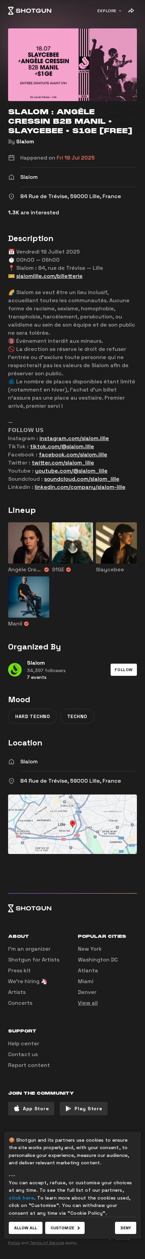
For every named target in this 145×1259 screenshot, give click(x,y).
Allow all (25, 1228)
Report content (29, 1065)
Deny (125, 1228)
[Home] (29, 11)
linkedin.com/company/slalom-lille (80, 487)
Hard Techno (32, 716)
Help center (23, 1043)
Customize (62, 1228)
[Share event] (131, 11)
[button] (124, 670)
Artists (17, 992)
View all (88, 1002)
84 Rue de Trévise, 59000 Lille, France (70, 780)
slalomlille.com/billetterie (49, 276)
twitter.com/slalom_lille (63, 462)
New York (90, 948)
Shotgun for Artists (33, 959)
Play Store (88, 1109)
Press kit (19, 970)
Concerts (20, 1002)
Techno (77, 716)
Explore (107, 11)
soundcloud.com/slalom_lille (81, 478)
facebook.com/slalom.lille (73, 454)
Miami (85, 981)
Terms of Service (47, 1242)
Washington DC (98, 959)
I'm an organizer (29, 948)
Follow (124, 669)
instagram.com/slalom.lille (74, 438)
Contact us (23, 1054)
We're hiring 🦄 (28, 981)
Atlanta (88, 970)
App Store (36, 1109)
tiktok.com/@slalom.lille (62, 446)
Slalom (25, 141)
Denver (87, 992)
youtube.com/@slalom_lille (71, 470)
